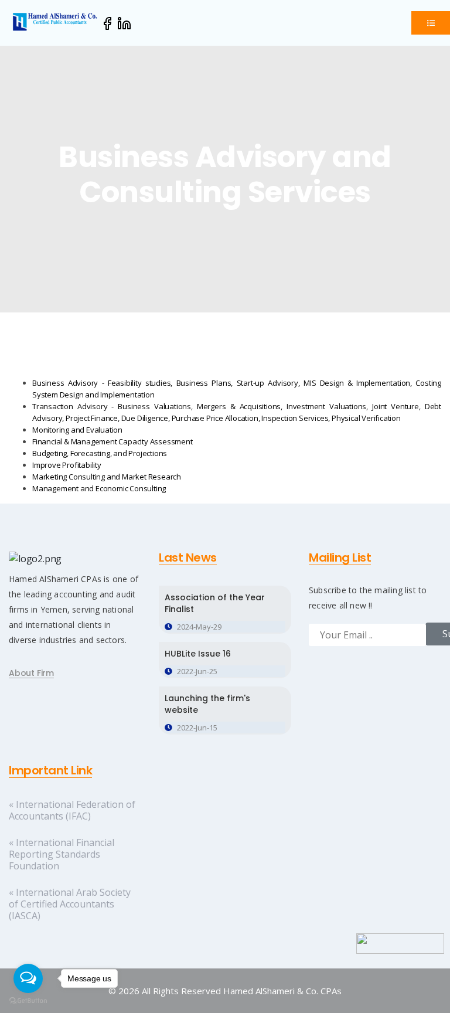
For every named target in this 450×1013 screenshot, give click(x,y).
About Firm (31, 673)
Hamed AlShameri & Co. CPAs (282, 991)
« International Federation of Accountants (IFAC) (72, 810)
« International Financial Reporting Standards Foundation (61, 854)
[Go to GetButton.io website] (28, 1001)
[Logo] (56, 21)
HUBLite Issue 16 (198, 654)
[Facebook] (107, 22)
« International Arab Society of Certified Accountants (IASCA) (70, 904)
